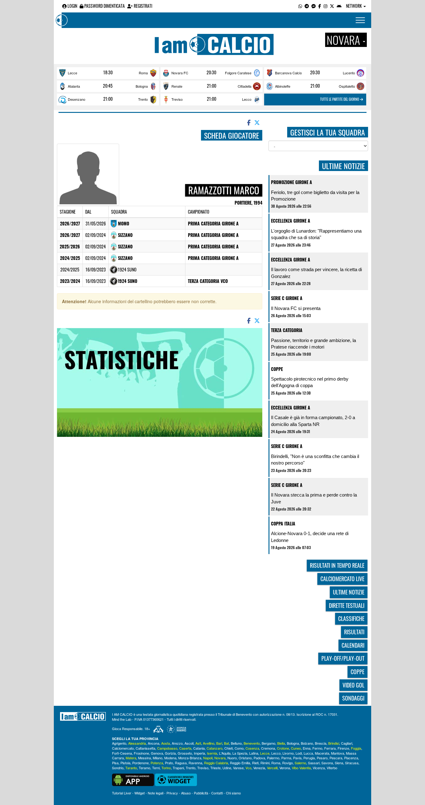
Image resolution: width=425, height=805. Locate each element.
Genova (157, 753)
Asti (198, 743)
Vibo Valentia (301, 767)
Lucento (349, 72)
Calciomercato (123, 748)
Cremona (268, 748)
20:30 (211, 72)
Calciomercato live (342, 579)
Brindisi (333, 743)
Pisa (115, 762)
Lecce (72, 72)
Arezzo (177, 743)
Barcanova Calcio (288, 72)
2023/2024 (70, 281)
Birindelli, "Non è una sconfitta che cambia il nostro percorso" (315, 459)
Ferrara (330, 748)
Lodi (299, 753)
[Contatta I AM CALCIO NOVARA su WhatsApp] (300, 5)
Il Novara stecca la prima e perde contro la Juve (314, 498)
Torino (166, 767)
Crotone (283, 748)
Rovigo (287, 762)
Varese (238, 767)
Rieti (255, 762)
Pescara (335, 757)
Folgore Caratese (238, 72)
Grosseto (185, 753)
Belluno (236, 743)
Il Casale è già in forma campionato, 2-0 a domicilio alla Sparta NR (313, 421)
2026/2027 (70, 223)
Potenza (157, 762)
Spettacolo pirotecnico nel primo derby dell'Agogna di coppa (309, 382)
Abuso (186, 792)
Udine (226, 767)
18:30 (108, 72)
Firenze (343, 748)
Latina (253, 753)
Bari (219, 743)
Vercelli (272, 767)
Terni (156, 767)
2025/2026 (70, 246)
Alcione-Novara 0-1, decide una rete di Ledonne (309, 537)
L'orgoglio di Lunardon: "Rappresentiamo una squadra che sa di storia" (316, 234)
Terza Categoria (286, 330)
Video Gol (353, 685)
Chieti (228, 748)
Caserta (185, 748)
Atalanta (74, 86)
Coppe (277, 369)
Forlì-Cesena (122, 753)
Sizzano (125, 235)
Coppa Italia (283, 523)
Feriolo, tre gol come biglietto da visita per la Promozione (315, 195)
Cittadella (244, 86)
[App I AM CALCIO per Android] (339, 5)
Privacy (172, 792)
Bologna (142, 86)
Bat (226, 743)
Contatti (217, 792)
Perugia (309, 757)
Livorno (288, 753)
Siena (339, 762)
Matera (131, 757)
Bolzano (307, 743)
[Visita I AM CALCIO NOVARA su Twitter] (332, 5)
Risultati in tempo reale (337, 565)
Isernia (212, 753)
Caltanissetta (145, 748)
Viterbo (332, 767)
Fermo (317, 748)
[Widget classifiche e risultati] (176, 778)
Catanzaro (214, 748)
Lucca (308, 753)
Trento (143, 99)
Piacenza (351, 757)
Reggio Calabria (216, 762)
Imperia (199, 753)
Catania (199, 748)
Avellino (208, 743)
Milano (157, 757)
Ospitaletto (347, 86)
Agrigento (119, 743)
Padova (259, 757)
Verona (284, 767)
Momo (123, 223)
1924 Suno (127, 281)
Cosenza (252, 748)
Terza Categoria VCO (208, 281)
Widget (139, 792)
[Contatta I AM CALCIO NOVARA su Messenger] (313, 5)
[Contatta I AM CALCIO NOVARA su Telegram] (307, 5)
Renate (176, 86)
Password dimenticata (104, 5)
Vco (248, 767)
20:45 (108, 86)
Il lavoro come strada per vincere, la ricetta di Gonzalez (316, 273)
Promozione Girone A (291, 182)
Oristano (245, 757)
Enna (307, 748)
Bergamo (268, 743)
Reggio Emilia (240, 762)
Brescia (320, 743)
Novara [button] (344, 40)
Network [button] (354, 5)
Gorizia (170, 753)
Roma (143, 72)
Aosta (165, 743)
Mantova (337, 753)
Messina (144, 757)
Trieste (215, 767)
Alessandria (137, 743)
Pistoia (125, 762)
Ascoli (189, 743)
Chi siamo (233, 792)
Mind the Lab (121, 719)
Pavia (297, 757)
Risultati (354, 632)
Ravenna (195, 762)
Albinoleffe (282, 86)
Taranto (131, 767)
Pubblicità (201, 792)
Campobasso (167, 748)
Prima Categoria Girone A (213, 223)
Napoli (208, 757)
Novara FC (179, 72)
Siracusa (351, 762)
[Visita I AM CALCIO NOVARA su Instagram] (325, 5)
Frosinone (141, 753)
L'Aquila (225, 753)
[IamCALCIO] (83, 716)
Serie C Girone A (286, 298)
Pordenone (140, 762)
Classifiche (351, 618)
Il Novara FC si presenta (295, 308)
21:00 (211, 86)
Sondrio (118, 767)
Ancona (153, 743)
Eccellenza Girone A (290, 220)
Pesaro (322, 757)
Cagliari (346, 743)
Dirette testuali (346, 605)
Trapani (178, 767)
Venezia (259, 767)
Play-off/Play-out (342, 658)
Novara (220, 757)
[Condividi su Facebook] (248, 122)
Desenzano (76, 99)
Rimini (264, 762)
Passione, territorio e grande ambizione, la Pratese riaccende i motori (313, 343)
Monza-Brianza (189, 757)
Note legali (155, 792)
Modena (170, 757)
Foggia (356, 748)
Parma (286, 757)
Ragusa (181, 762)
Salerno (300, 762)
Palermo (273, 757)
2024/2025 (70, 258)
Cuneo (296, 748)
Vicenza (319, 767)
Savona (327, 762)
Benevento (252, 743)
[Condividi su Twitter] (257, 122)
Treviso (177, 99)
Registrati (142, 5)
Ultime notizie (348, 592)
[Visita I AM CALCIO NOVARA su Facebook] (319, 5)
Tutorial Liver (121, 792)
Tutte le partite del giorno (340, 99)
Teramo (144, 767)
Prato (169, 762)
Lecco (246, 99)
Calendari (353, 645)
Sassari (314, 762)
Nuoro (232, 757)
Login (72, 5)
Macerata (322, 753)
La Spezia (239, 753)
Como (239, 748)
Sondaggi (353, 698)
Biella (281, 743)
